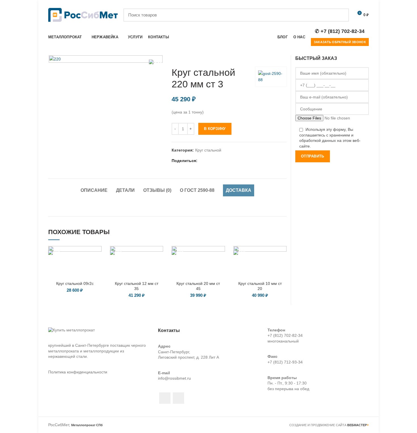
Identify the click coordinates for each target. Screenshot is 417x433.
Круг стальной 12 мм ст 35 (136, 286)
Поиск (341, 15)
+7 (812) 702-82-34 (285, 335)
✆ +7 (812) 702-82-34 (340, 31)
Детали (125, 190)
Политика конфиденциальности (77, 372)
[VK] (230, 160)
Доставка (238, 190)
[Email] (209, 160)
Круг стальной (208, 150)
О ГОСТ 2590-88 (197, 190)
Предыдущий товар (272, 58)
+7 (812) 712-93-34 (285, 362)
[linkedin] (216, 160)
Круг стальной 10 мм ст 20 (260, 286)
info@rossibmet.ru (174, 378)
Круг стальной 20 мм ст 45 (198, 286)
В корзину (215, 129)
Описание (94, 190)
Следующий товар (284, 58)
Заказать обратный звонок (340, 42)
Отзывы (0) (157, 190)
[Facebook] (202, 160)
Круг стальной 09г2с (75, 283)
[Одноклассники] (223, 160)
